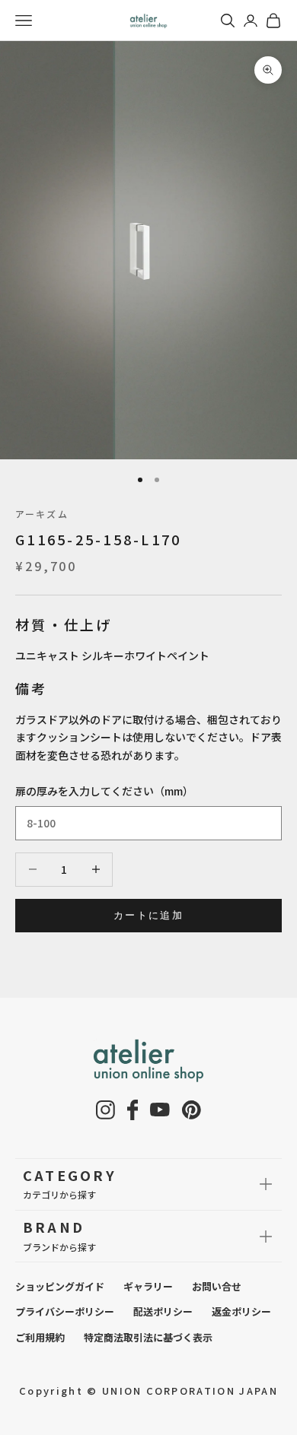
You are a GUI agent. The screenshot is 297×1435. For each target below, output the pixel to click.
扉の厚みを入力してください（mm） (104, 790)
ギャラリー (148, 1286)
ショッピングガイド (59, 1286)
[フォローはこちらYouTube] (160, 1109)
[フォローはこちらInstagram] (105, 1109)
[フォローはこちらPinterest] (191, 1109)
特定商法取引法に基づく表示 (148, 1337)
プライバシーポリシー (64, 1311)
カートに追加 (148, 915)
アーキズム (42, 513)
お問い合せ (216, 1286)
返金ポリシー (241, 1311)
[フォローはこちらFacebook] (133, 1110)
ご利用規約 (40, 1337)
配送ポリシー (163, 1311)
